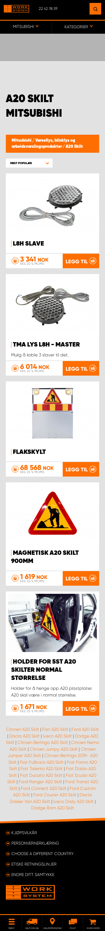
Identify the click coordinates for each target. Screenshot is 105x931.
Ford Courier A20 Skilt (54, 794)
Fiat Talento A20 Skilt (41, 768)
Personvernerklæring (35, 843)
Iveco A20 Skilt (57, 736)
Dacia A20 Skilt (24, 736)
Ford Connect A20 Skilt (43, 788)
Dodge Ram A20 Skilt (52, 808)
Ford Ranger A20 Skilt (40, 781)
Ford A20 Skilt (85, 729)
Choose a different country (42, 853)
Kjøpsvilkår (24, 832)
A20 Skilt (74, 147)
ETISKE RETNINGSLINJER (34, 864)
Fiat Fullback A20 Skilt (42, 762)
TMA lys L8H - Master (46, 345)
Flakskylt (29, 452)
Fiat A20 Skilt (55, 729)
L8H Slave (28, 244)
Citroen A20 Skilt (22, 729)
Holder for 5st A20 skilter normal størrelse (43, 670)
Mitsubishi (22, 140)
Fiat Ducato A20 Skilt (41, 775)
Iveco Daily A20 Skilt (73, 801)
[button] (29, 163)
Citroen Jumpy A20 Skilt (54, 749)
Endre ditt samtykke (32, 874)
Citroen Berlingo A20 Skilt (43, 742)
